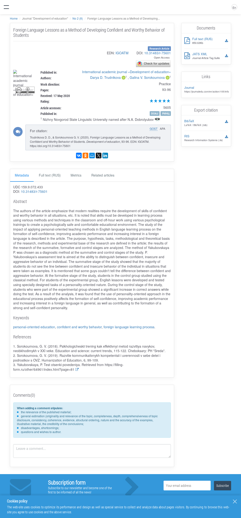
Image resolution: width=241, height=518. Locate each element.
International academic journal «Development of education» (126, 71)
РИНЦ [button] (165, 113)
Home (14, 18)
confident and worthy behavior (79, 326)
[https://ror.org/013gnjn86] (157, 119)
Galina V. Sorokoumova (147, 77)
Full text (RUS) (50, 175)
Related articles (102, 175)
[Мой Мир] (92, 155)
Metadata (22, 175)
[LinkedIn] (105, 155)
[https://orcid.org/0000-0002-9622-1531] (123, 78)
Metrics (76, 175)
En (234, 7)
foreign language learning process (129, 326)
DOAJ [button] (154, 113)
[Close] (235, 501)
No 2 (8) (77, 18)
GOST (153, 128)
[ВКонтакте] (79, 155)
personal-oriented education (34, 326)
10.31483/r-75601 (157, 53)
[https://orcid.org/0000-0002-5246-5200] (167, 78)
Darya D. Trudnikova (105, 77)
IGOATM (122, 53)
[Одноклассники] (85, 155)
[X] (98, 155)
